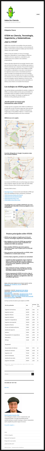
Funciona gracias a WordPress (18, 447)
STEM (29, 364)
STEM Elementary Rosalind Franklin (13, 196)
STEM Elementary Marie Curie (12, 198)
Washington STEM (26, 294)
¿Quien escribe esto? (9, 443)
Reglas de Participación (10, 438)
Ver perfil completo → (10, 425)
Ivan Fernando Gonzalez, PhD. (12, 415)
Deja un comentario (9, 365)
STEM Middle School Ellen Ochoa (12, 200)
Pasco (21, 364)
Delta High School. (9, 191)
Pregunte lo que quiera (10, 440)
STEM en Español (9, 435)
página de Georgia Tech (13, 284)
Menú (38, 14)
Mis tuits (7, 387)
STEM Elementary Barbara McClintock (14, 195)
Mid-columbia (17, 364)
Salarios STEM (25, 364)
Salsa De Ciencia (12, 20)
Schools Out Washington (19, 295)
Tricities (32, 364)
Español (12, 364)
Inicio (6, 432)
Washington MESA (22, 290)
